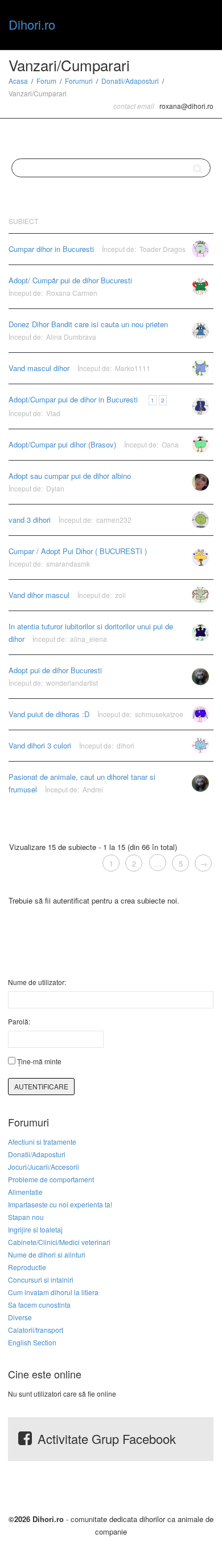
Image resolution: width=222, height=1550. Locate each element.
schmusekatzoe (159, 714)
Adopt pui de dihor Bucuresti (55, 670)
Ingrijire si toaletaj (35, 1229)
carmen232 (113, 519)
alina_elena (88, 639)
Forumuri (79, 81)
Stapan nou (26, 1217)
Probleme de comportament (51, 1179)
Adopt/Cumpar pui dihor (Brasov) (62, 444)
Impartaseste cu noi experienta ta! (60, 1204)
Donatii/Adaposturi (130, 81)
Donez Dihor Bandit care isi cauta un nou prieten (88, 324)
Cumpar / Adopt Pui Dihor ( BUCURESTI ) (78, 551)
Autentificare (41, 1086)
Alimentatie (25, 1192)
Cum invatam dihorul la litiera (53, 1292)
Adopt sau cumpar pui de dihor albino (70, 475)
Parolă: (19, 1021)
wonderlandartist (72, 682)
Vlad (53, 413)
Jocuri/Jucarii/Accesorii (43, 1166)
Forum (46, 81)
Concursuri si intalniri (40, 1279)
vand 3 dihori (30, 519)
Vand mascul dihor (39, 368)
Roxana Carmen (71, 293)
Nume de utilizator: (37, 982)
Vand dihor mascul (39, 594)
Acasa (18, 81)
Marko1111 (132, 368)
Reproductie (27, 1267)
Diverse (20, 1317)
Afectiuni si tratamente (42, 1141)
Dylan (55, 488)
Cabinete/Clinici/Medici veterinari (59, 1242)
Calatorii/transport (35, 1330)
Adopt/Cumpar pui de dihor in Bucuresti (73, 399)
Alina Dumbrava (71, 336)
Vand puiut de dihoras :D (49, 714)
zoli (120, 595)
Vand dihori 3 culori (40, 745)
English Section (32, 1342)
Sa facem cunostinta (39, 1304)
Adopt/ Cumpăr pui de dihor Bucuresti (70, 280)
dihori (125, 745)
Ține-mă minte (39, 1061)
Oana (170, 444)
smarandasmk (68, 563)
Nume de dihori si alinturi (46, 1254)
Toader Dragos (162, 249)
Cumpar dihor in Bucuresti (51, 248)
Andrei (93, 789)
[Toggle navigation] (200, 23)
